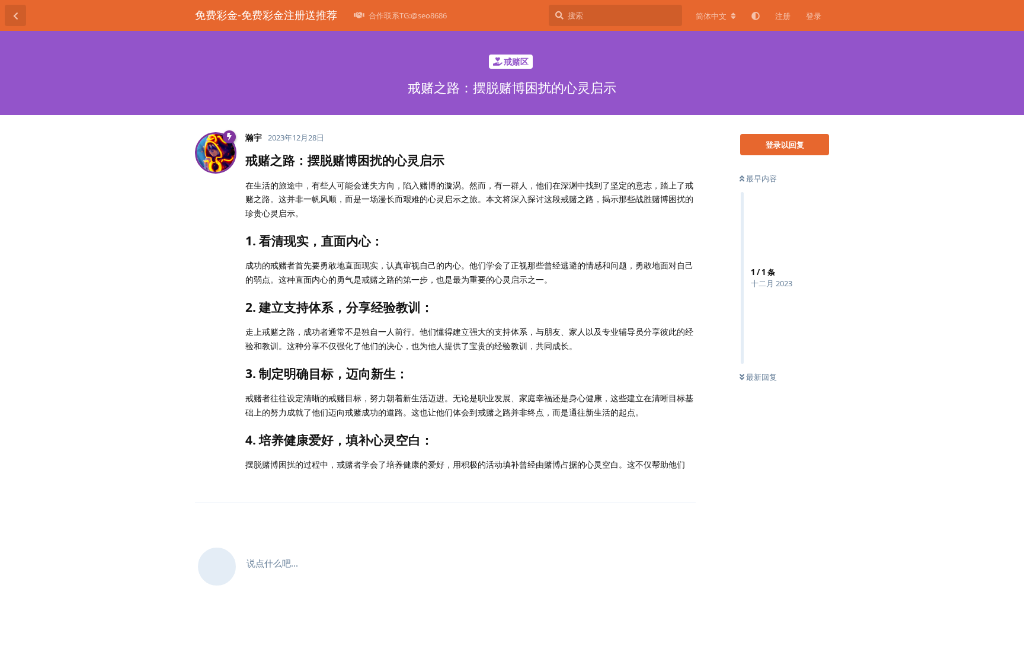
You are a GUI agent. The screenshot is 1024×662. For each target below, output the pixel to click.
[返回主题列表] (15, 15)
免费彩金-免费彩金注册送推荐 (266, 15)
